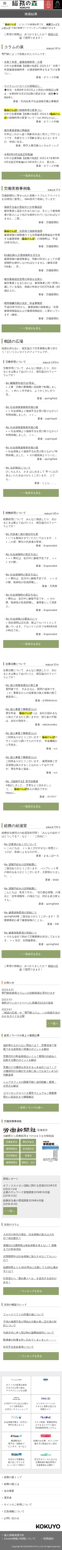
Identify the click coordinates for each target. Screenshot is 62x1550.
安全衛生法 (28, 1148)
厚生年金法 (28, 1141)
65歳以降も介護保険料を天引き (22, 255)
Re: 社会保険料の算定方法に (22, 554)
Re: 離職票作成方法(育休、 (21, 383)
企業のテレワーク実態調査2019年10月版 (26, 1192)
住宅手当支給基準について (18, 1346)
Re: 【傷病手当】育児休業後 (22, 781)
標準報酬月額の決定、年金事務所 (23, 303)
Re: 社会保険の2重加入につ (21, 618)
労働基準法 (11, 1141)
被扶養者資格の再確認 (17, 130)
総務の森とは (11, 1484)
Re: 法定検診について (18, 467)
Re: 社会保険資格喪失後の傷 (22, 407)
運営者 (8, 1497)
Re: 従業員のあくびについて (20, 844)
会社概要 (9, 1490)
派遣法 (28, 1155)
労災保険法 (11, 1155)
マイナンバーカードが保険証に (23, 86)
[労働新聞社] (20, 1129)
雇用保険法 (11, 1148)
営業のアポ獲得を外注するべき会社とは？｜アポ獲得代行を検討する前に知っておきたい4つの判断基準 (30, 1071)
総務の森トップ (13, 1477)
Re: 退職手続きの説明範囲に (20, 864)
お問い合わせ (11, 1518)
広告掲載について (14, 1511)
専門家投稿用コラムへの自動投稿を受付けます (28, 992)
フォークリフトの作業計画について (23, 1314)
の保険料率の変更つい (23, 110)
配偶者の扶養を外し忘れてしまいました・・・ (30, 1339)
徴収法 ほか (28, 1162)
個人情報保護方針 (14, 1535)
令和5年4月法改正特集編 (18, 154)
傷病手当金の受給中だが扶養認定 (23, 207)
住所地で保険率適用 (23, 231)
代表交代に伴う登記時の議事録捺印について (28, 1332)
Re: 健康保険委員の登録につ (20, 912)
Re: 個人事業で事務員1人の (21, 709)
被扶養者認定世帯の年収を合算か (23, 279)
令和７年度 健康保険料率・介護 (23, 62)
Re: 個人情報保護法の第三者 (22, 685)
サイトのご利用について (18, 1504)
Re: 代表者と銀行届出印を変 (22, 534)
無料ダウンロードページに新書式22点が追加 (27, 1002)
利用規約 (48, 1538)
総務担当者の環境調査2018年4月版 (23, 1200)
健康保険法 (11, 1162)
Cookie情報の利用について (19, 1538)
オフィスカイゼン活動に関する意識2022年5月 (30, 1185)
